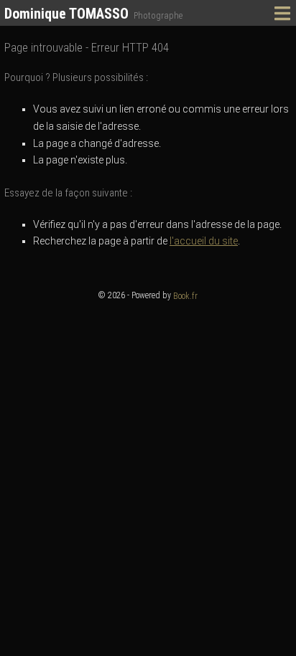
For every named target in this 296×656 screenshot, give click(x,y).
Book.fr (185, 296)
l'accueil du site (204, 241)
